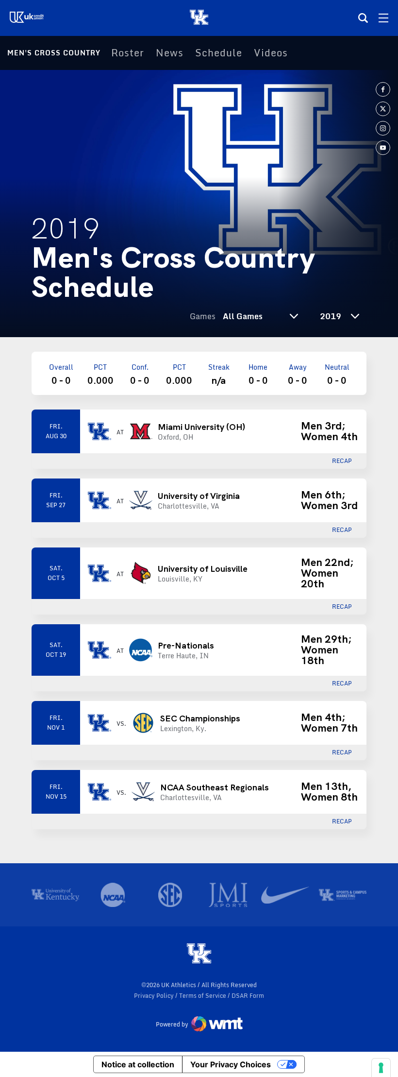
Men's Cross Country (53, 52)
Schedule (218, 53)
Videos (271, 53)
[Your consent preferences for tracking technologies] (381, 1068)
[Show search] (363, 18)
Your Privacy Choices (230, 1064)
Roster (127, 53)
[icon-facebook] (383, 89)
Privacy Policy (154, 995)
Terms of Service (203, 995)
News (169, 53)
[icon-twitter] (383, 109)
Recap (342, 461)
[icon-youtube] (383, 147)
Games (203, 316)
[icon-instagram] (383, 128)
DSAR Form (248, 995)
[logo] (199, 954)
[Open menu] (383, 18)
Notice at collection (137, 1064)
